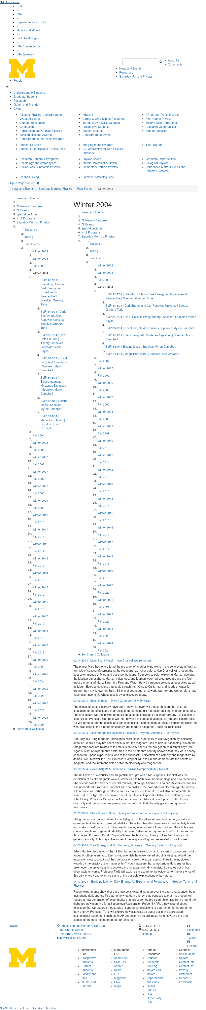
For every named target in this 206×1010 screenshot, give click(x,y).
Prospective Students (95, 127)
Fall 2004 (38, 435)
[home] (37, 183)
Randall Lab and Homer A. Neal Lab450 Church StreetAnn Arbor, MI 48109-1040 (83, 930)
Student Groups (92, 131)
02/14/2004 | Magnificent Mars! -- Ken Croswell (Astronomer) (112, 660)
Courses (152, 958)
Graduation (27, 127)
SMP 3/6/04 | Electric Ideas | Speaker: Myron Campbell (54, 405)
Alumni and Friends (25, 104)
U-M (19, 6)
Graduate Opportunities (161, 159)
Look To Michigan (27, 38)
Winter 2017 (40, 616)
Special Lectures (27, 214)
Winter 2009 (40, 500)
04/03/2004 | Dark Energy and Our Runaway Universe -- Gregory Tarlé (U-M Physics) (127, 845)
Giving (17, 109)
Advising (87, 115)
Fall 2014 (38, 580)
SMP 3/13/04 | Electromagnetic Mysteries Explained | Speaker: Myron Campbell (53, 385)
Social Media (187, 954)
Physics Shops (91, 159)
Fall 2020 (38, 667)
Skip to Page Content (21, 183)
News (117, 970)
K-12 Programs (26, 218)
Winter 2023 (40, 703)
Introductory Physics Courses (101, 123)
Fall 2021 (38, 681)
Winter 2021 (40, 674)
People (17, 80)
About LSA (121, 958)
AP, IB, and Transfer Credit (162, 115)
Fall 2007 (38, 479)
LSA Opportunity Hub (154, 998)
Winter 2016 (40, 602)
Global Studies (151, 988)
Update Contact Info (187, 960)
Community (175, 64)
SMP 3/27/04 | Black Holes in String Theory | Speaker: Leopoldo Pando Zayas (53, 343)
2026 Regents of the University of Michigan (30, 1008)
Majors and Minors (28, 30)
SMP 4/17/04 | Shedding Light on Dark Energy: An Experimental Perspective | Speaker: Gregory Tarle (52, 292)
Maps (117, 986)
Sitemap (146, 934)
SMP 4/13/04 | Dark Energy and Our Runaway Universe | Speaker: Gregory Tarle (53, 319)
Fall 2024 (38, 725)
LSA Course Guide (28, 46)
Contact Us (186, 966)
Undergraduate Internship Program (42, 139)
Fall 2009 (38, 508)
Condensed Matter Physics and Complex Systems (165, 169)
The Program (154, 145)
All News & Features (29, 206)
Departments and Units (31, 22)
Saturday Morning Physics (55, 188)
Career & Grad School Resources (103, 119)
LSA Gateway (25, 54)
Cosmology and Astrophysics (38, 163)
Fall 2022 (38, 696)
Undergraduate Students (29, 92)
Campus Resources (32, 123)
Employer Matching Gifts (98, 177)
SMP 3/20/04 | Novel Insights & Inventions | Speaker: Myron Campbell (54, 364)
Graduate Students (25, 96)
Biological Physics (157, 163)
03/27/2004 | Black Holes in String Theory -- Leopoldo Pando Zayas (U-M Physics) (125, 813)
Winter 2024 (40, 717)
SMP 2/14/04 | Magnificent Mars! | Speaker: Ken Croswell (53, 422)
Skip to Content (10, 2)
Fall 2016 (38, 609)
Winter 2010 (40, 515)
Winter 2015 (40, 587)
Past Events (84, 188)
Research (19, 100)
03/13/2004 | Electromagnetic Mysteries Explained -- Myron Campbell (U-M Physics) (126, 733)
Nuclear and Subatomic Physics (40, 167)
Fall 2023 (38, 710)
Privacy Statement (185, 972)
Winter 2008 (40, 486)
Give (117, 982)
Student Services (156, 131)
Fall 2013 (38, 565)
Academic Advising (153, 964)
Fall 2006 (38, 464)
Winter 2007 (40, 471)
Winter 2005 (40, 442)
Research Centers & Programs (39, 159)
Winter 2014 (40, 573)
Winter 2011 (40, 529)
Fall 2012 (38, 551)
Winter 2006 (40, 457)
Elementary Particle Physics (100, 167)
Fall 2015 (38, 594)
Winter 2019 (40, 645)
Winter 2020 (40, 660)
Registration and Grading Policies (41, 131)
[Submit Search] (161, 61)
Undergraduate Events (96, 135)
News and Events (22, 188)
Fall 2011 (38, 537)
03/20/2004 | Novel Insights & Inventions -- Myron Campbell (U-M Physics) (120, 769)
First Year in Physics (158, 119)
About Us (174, 60)
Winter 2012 (40, 544)
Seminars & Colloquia (30, 729)
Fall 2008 (38, 493)
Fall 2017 (38, 623)
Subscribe (31, 229)
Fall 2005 (38, 450)
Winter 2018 (40, 631)
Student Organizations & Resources (42, 149)
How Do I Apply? (120, 964)
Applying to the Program (97, 145)
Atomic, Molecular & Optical (99, 163)
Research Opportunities (161, 127)
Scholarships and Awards (36, 135)
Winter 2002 (40, 251)
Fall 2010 (38, 522)
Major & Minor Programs (161, 123)
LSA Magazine (120, 976)
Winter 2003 (40, 258)
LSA (19, 14)
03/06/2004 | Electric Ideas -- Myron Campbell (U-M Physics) (112, 701)
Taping (29, 237)
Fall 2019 (38, 652)
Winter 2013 (40, 558)
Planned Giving (29, 177)
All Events (22, 210)
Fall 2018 (38, 638)
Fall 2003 (38, 266)
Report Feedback (185, 980)
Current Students (87, 968)
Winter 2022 (40, 688)
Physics (13, 926)
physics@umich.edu (73, 938)
